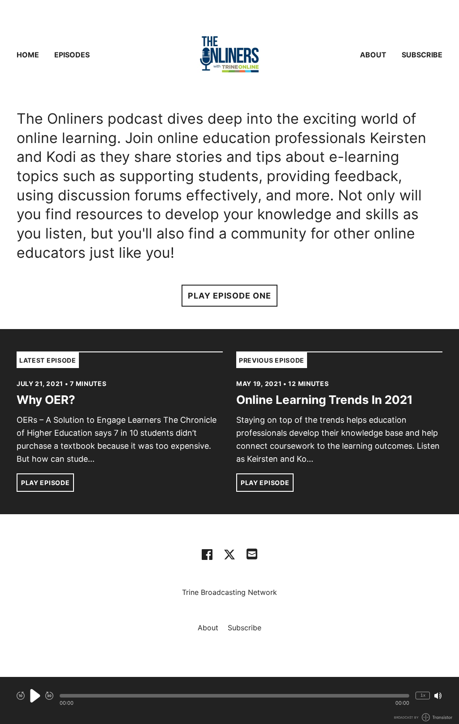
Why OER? (46, 400)
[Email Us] (252, 553)
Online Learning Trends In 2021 (324, 400)
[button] (234, 696)
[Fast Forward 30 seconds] (49, 696)
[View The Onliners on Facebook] (207, 554)
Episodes (72, 54)
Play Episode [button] (45, 482)
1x (422, 695)
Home (28, 54)
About (373, 54)
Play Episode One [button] (229, 295)
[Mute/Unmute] (438, 695)
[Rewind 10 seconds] (21, 696)
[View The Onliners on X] (229, 554)
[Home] (229, 54)
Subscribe (422, 54)
